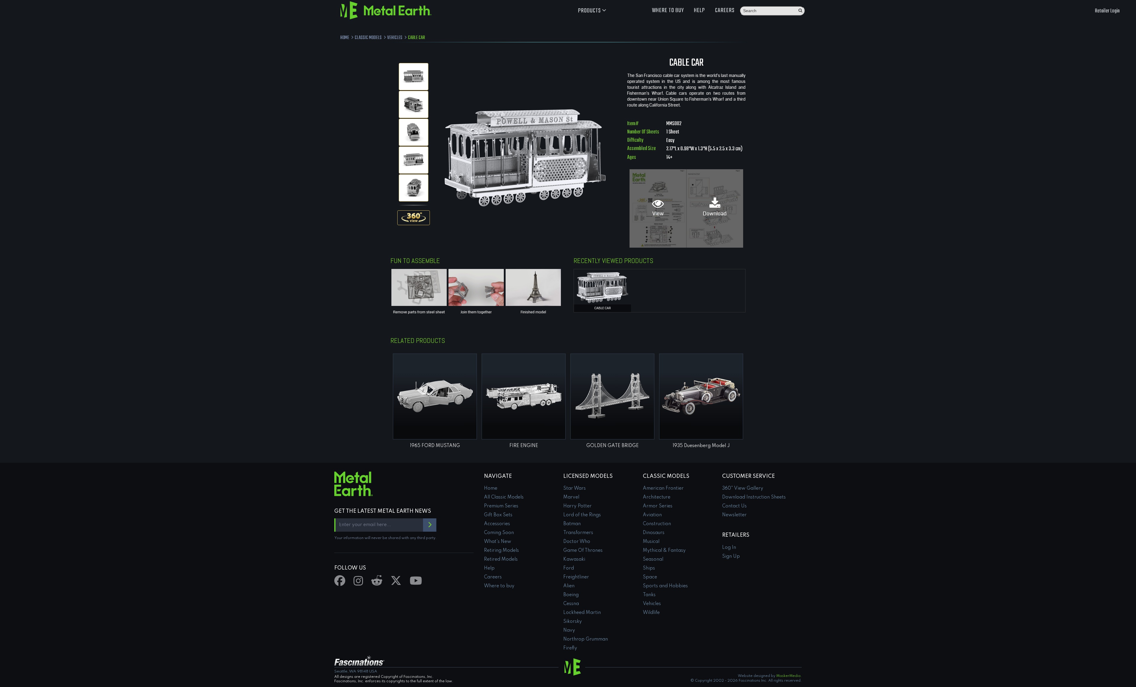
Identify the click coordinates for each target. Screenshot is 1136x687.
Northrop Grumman (585, 639)
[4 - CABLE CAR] (413, 160)
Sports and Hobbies (665, 586)
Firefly (570, 648)
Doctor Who (576, 541)
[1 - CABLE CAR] (413, 76)
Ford (568, 568)
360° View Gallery (742, 488)
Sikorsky (572, 621)
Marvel (571, 497)
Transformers (578, 532)
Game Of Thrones (583, 550)
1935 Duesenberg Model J (701, 446)
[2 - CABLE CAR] (413, 104)
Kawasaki (574, 559)
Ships (649, 568)
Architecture (656, 497)
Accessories (497, 524)
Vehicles (652, 603)
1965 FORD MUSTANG (435, 446)
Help (699, 10)
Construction (657, 524)
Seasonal (653, 559)
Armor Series (657, 506)
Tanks (649, 595)
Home (490, 488)
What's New (497, 541)
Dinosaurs (653, 532)
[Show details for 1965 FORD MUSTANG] (435, 396)
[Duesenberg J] (701, 396)
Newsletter (734, 515)
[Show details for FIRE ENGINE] (524, 396)
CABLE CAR (602, 308)
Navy (569, 630)
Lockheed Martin (582, 612)
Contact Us (734, 506)
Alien (569, 586)
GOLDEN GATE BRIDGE (612, 446)
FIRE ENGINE (523, 446)
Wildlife (651, 612)
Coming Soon (499, 532)
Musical (651, 541)
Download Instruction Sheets (754, 497)
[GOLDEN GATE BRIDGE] (612, 396)
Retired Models (501, 559)
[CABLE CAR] (602, 286)
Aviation (652, 515)
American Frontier (663, 488)
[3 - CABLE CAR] (413, 132)
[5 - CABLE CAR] (413, 187)
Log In (729, 547)
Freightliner (576, 577)
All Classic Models (504, 497)
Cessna (571, 603)
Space (650, 577)
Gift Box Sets (498, 515)
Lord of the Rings (582, 515)
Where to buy (668, 10)
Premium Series (501, 506)
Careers (725, 10)
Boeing (571, 595)
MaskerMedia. (789, 676)
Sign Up (731, 556)
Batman (572, 524)
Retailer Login (1107, 11)
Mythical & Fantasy (664, 550)
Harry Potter (577, 506)
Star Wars (574, 488)
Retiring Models (501, 550)
